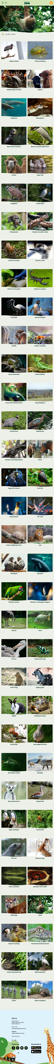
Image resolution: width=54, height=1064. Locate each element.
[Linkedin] (22, 1048)
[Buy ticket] (51, 3)
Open (6, 2)
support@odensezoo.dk (18, 1033)
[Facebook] (13, 1048)
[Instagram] (17, 1048)
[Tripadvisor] (26, 1048)
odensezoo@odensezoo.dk (19, 1028)
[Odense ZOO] (27, 2)
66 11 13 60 (14, 1027)
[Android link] (36, 1047)
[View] (2, 3)
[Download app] (36, 1051)
